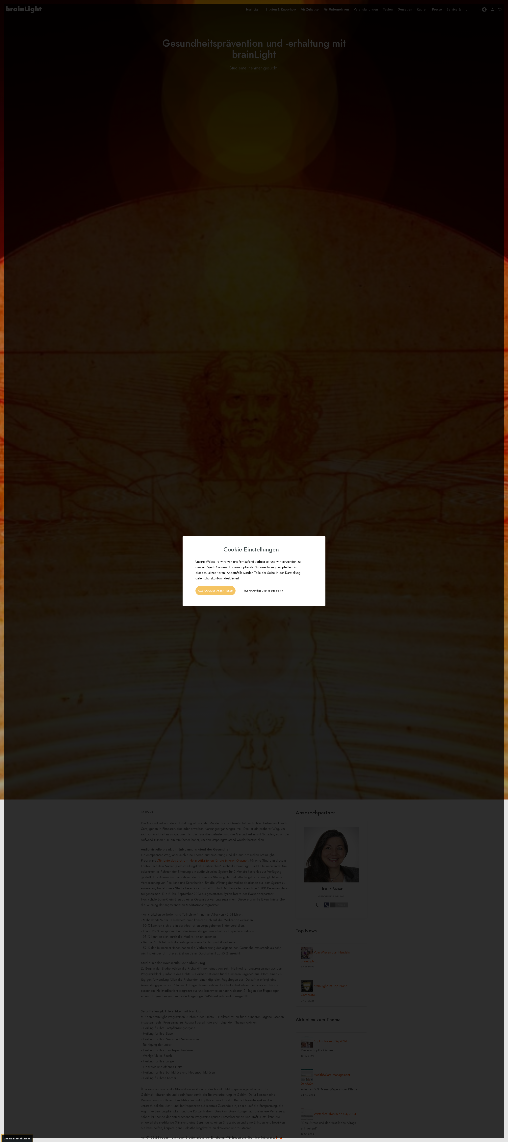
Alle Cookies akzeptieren (215, 590)
